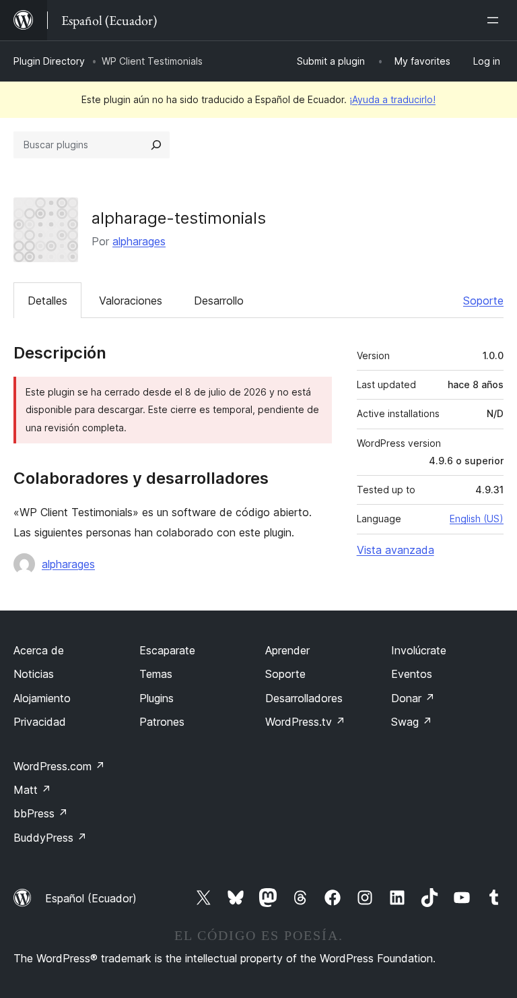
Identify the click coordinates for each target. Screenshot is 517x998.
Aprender (287, 650)
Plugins (156, 698)
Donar (413, 698)
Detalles (47, 300)
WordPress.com (59, 766)
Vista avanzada (395, 550)
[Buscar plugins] (156, 144)
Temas (155, 674)
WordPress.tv (305, 721)
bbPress (40, 813)
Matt (32, 790)
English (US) (477, 518)
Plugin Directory (49, 61)
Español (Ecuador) (91, 898)
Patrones (161, 721)
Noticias (33, 674)
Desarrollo (219, 300)
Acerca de (38, 650)
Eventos (411, 674)
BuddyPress (50, 837)
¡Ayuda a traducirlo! (392, 99)
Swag (411, 721)
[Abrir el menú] (495, 20)
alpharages (139, 241)
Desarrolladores (304, 698)
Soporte (483, 300)
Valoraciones (130, 300)
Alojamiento (42, 698)
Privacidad (39, 721)
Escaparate (167, 650)
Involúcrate (418, 650)
